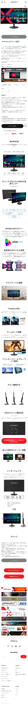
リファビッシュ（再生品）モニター (6, 681)
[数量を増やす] (8, 91)
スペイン (17, 693)
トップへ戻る (14, 560)
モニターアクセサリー (5, 678)
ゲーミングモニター (5, 672)
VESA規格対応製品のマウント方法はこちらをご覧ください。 (14, 441)
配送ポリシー (3, 697)
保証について (17, 672)
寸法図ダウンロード (14, 576)
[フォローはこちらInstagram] (12, 646)
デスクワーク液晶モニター (6, 674)
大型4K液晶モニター (5, 668)
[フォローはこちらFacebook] (8, 646)
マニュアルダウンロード (14, 570)
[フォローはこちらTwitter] (19, 646)
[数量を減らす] (3, 91)
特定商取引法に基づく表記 (6, 690)
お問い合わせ (17, 668)
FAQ (16, 670)
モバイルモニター (4, 676)
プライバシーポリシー (5, 693)
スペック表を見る (14, 37)
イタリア (17, 690)
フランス (17, 688)
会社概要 (3, 688)
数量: (2, 88)
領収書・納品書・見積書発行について (20, 675)
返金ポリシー (3, 695)
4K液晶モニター (4, 670)
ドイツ (16, 695)
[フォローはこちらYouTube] (16, 646)
